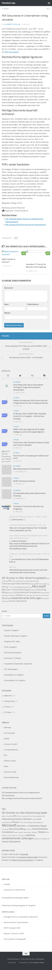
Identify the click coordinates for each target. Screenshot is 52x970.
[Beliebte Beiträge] (20, 375)
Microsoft (39, 586)
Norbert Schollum (12, 24)
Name (7, 304)
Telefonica (12, 595)
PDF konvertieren (12, 52)
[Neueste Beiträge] (8, 375)
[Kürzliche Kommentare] (32, 375)
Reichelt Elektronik (11, 777)
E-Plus (24, 581)
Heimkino (26, 583)
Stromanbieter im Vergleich (14, 680)
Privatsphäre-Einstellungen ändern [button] (15, 898)
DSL (10, 581)
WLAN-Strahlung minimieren (24, 481)
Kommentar (9, 288)
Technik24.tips (8, 3)
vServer (46, 595)
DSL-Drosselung (17, 581)
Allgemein (17, 382)
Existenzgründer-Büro (32, 581)
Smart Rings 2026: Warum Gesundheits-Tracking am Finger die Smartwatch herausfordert (28, 387)
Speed (43, 592)
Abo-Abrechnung (29, 577)
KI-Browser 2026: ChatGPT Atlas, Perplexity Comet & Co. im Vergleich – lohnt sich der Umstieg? (29, 416)
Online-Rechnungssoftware (22, 860)
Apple (42, 577)
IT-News (5, 9)
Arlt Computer (9, 733)
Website (7, 313)
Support (47, 592)
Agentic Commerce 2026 (14, 933)
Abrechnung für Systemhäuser (16, 922)
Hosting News (9, 701)
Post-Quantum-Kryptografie (15, 939)
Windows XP (5, 601)
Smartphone (35, 592)
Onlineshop (18, 589)
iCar (37, 583)
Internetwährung (44, 584)
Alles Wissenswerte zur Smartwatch (27, 469)
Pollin (6, 766)
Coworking (5, 581)
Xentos (12, 601)
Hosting (33, 584)
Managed (19, 587)
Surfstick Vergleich (11, 630)
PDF (16, 238)
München (6, 589)
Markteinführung (27, 587)
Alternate (7, 727)
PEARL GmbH (10, 761)
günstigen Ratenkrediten (28, 857)
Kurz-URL (13, 587)
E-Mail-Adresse (33, 304)
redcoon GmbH (10, 772)
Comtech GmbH (10, 744)
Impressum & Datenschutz (14, 890)
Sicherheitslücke (21, 592)
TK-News (16, 398)
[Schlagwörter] (44, 375)
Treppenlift (24, 854)
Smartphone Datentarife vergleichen (18, 664)
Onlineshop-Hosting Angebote (13, 905)
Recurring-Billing (17, 829)
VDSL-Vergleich (10, 647)
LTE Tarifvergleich (11, 669)
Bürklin (6, 739)
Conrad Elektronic (11, 750)
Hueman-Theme (38, 962)
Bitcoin (48, 578)
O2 (11, 590)
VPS (43, 595)
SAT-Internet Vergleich (13, 653)
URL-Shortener (28, 595)
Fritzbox (17, 583)
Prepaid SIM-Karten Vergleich (15, 636)
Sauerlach (11, 592)
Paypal (27, 589)
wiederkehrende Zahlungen (26, 598)
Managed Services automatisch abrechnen (21, 917)
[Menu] (49, 3)
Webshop (6, 598)
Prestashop (33, 590)
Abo (17, 578)
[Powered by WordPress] (17, 962)
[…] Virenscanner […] (17, 520)
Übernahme (21, 601)
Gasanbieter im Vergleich (14, 675)
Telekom (19, 595)
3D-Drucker (8, 577)
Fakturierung (8, 583)
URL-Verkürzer (37, 595)
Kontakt (7, 884)
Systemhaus (5, 595)
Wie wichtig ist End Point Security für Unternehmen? (25, 225)
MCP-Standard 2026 (12, 928)
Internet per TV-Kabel (12, 658)
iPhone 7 (6, 587)
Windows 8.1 (45, 598)
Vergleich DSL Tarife (12, 641)
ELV (5, 755)
